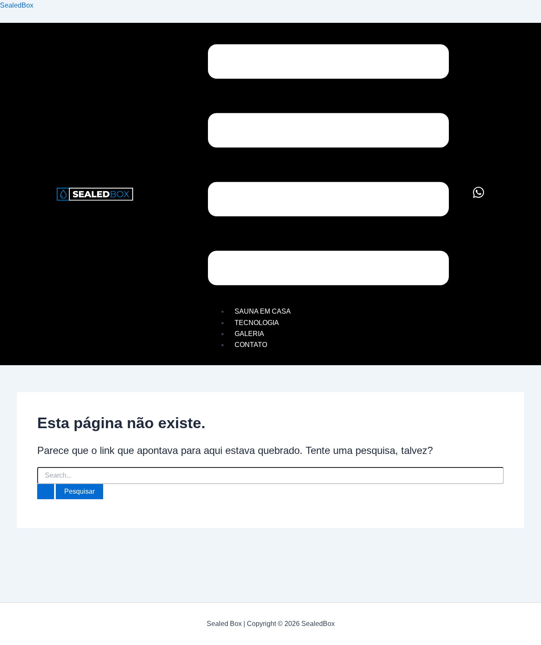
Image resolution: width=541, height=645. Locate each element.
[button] (328, 166)
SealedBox (16, 5)
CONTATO (251, 344)
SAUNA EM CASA (263, 311)
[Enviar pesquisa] (45, 491)
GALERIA (249, 333)
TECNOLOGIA (257, 322)
